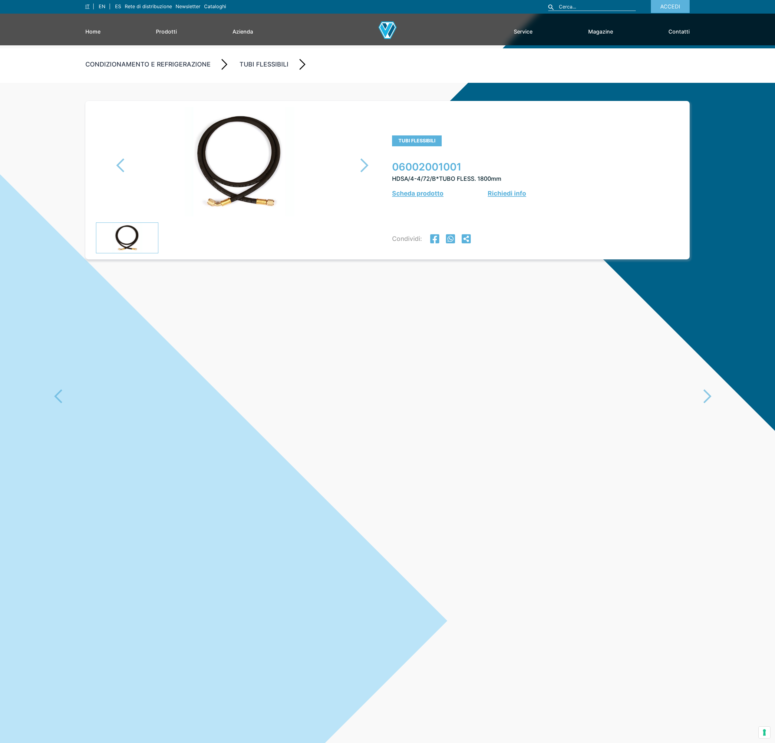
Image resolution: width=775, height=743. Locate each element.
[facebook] (435, 239)
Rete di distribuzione (148, 6)
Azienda (242, 31)
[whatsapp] (450, 239)
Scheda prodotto (418, 193)
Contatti (679, 31)
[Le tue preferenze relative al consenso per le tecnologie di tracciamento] (764, 732)
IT (87, 6)
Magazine (600, 31)
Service (523, 31)
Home (93, 31)
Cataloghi (215, 6)
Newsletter (188, 6)
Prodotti (166, 31)
